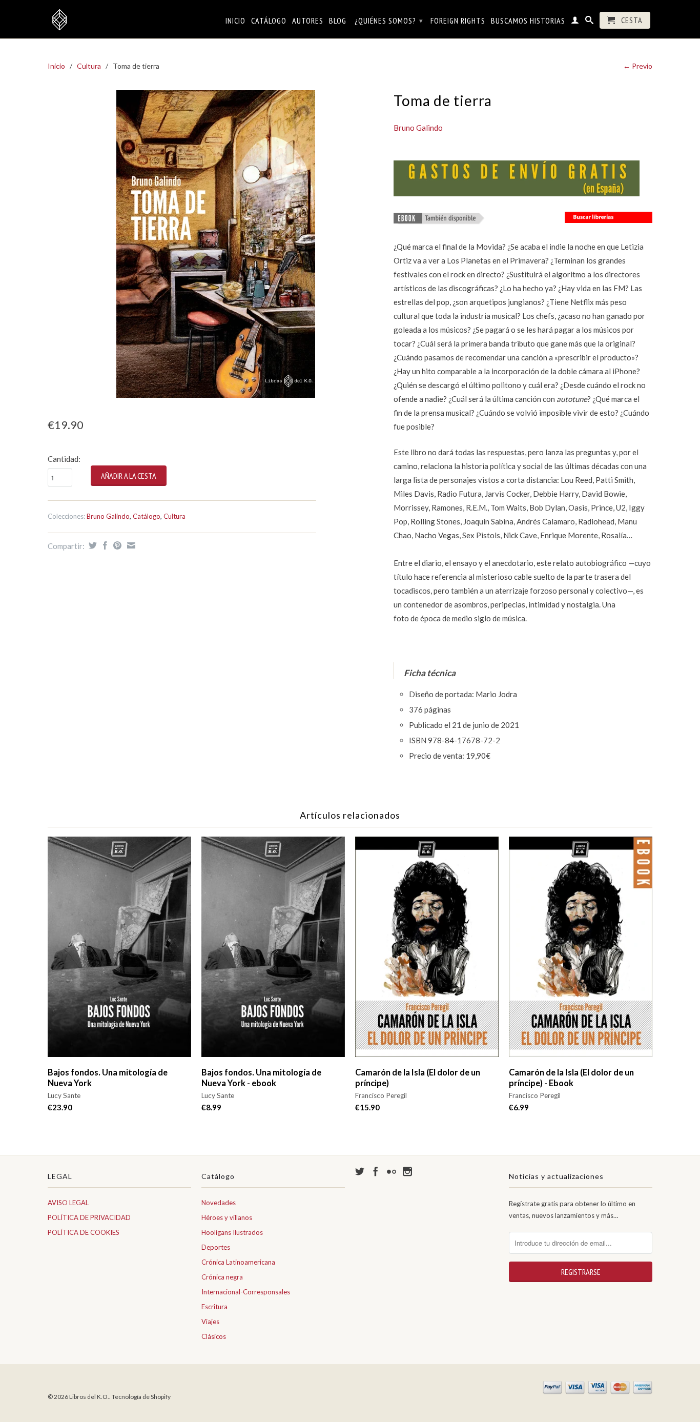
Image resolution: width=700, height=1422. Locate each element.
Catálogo (268, 21)
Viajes (210, 1321)
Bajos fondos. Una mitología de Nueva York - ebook (261, 1077)
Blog (337, 21)
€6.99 (519, 1107)
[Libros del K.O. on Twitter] (359, 1171)
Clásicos (213, 1336)
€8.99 (211, 1107)
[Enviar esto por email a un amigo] (130, 545)
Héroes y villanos (226, 1217)
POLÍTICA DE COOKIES (83, 1232)
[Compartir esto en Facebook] (103, 545)
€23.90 (60, 1107)
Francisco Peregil (381, 1095)
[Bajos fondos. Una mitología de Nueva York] (119, 952)
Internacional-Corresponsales (245, 1292)
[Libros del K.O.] (119, 19)
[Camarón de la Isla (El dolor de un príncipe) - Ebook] (580, 952)
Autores (307, 21)
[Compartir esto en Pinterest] (116, 545)
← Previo (637, 66)
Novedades (218, 1202)
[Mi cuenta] (575, 22)
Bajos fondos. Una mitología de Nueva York (108, 1077)
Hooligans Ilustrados (232, 1232)
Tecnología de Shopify (141, 1396)
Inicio (235, 21)
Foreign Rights (457, 21)
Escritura (214, 1307)
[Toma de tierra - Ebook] (439, 220)
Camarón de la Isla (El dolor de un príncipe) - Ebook (571, 1077)
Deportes (215, 1247)
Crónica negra (222, 1277)
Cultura (89, 66)
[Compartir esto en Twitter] (91, 545)
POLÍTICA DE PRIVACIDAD (89, 1217)
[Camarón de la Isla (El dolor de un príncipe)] (427, 952)
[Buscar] (589, 22)
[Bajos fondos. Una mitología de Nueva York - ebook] (273, 952)
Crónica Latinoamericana (238, 1262)
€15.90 (367, 1107)
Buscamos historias (528, 21)
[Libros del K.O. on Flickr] (391, 1171)
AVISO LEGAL (68, 1202)
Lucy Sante (64, 1095)
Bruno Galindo (108, 516)
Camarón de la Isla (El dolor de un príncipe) (417, 1077)
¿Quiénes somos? (389, 20)
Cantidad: (64, 458)
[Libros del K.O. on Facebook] (375, 1171)
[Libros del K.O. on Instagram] (407, 1171)
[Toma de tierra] (215, 244)
